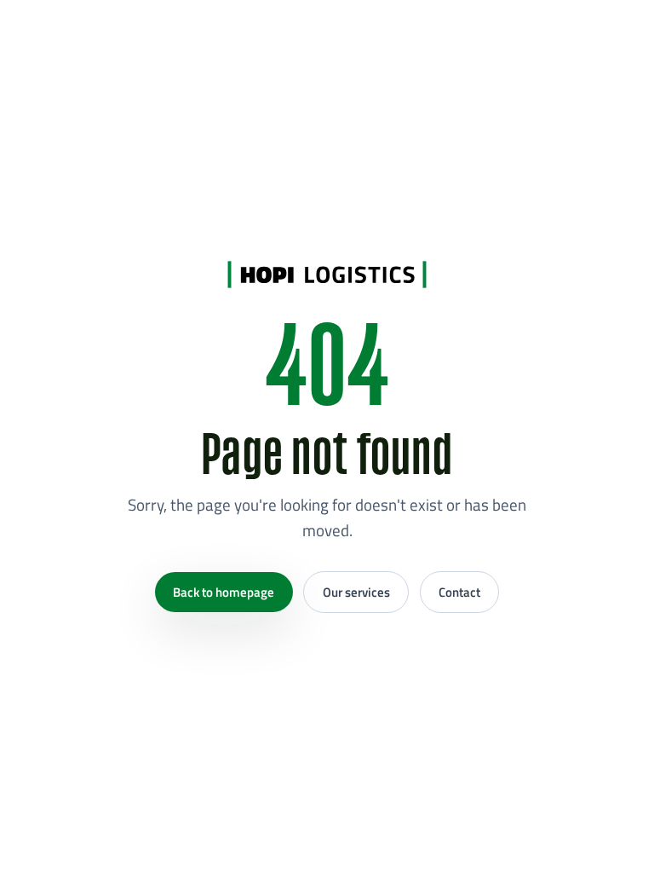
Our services (356, 592)
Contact (459, 592)
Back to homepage (223, 592)
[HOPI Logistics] (327, 274)
